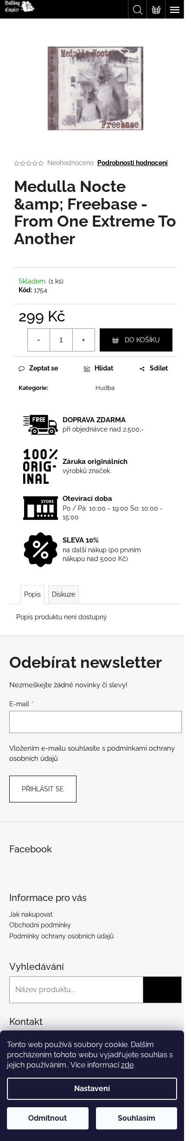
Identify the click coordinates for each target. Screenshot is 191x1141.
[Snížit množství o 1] (39, 340)
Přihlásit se (43, 789)
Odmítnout (47, 1118)
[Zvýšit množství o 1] (83, 340)
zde (127, 1065)
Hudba (105, 387)
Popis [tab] (32, 594)
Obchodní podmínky (40, 925)
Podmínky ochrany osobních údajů (61, 936)
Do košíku (142, 340)
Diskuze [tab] (63, 594)
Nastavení (92, 1088)
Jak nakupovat (31, 914)
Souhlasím (136, 1118)
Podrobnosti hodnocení (132, 163)
